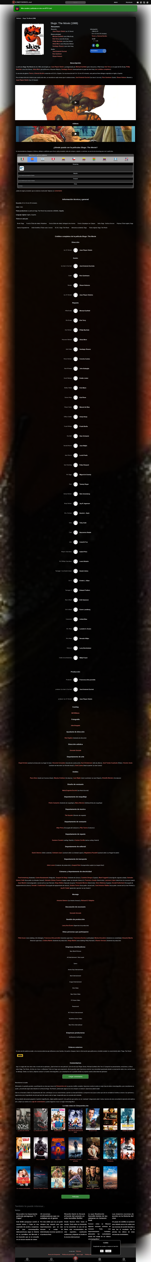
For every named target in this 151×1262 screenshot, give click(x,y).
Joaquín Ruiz (76, 865)
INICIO (116, 2)
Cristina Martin (47, 940)
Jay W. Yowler (65, 888)
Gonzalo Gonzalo (75, 750)
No (102, 1251)
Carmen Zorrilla (80, 840)
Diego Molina (59, 883)
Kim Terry (56, 39)
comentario (58, 191)
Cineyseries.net (61, 1086)
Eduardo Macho (127, 938)
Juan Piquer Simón (59, 31)
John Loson (51, 865)
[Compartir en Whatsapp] (97, 46)
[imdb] (20, 1055)
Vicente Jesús (127, 763)
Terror (94, 36)
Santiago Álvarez (58, 46)
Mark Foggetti (103, 877)
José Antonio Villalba (102, 885)
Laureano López (110, 880)
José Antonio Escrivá (60, 51)
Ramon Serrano (101, 940)
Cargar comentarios (75, 1076)
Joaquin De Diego (62, 877)
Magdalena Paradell (90, 853)
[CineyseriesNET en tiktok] (147, 2)
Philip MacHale (57, 41)
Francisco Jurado (91, 880)
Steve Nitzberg (100, 883)
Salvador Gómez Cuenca (53, 880)
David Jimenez (37, 853)
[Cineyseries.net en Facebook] (141, 2)
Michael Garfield (58, 36)
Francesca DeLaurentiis (52, 938)
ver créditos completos (103, 69)
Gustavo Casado (57, 840)
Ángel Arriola (23, 763)
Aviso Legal (80, 1254)
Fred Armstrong (23, 877)
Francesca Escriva (80, 938)
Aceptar (108, 1251)
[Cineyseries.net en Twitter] (144, 2)
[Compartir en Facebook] (93, 46)
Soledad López (57, 853)
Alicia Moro (56, 44)
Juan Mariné (22, 883)
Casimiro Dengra (86, 877)
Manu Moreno (79, 803)
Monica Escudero (100, 938)
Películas (75, 1196)
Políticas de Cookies (90, 1254)
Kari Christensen (86, 763)
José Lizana (79, 765)
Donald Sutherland (118, 883)
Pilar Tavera (84, 828)
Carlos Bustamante (42, 877)
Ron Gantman (57, 54)
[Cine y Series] (22, 3)
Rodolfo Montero (108, 778)
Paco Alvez (33, 778)
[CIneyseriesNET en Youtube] (137, 2)
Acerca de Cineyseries (54, 1254)
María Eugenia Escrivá (69, 790)
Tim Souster (69, 815)
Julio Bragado (75, 725)
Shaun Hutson (57, 56)
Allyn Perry (60, 828)
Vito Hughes (68, 738)
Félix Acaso (22, 938)
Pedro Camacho (54, 803)
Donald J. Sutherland (39, 885)
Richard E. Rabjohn (87, 900)
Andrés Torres (74, 885)
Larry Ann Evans (67, 925)
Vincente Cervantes (58, 763)
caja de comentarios (38, 1101)
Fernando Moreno (82, 883)
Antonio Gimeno (62, 900)
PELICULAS (129, 2)
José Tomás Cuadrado (110, 763)
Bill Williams (75, 713)
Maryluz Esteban (59, 778)
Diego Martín (72, 940)
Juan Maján (77, 778)
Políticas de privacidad (68, 1254)
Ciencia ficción (102, 36)
